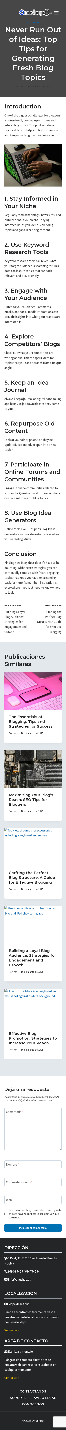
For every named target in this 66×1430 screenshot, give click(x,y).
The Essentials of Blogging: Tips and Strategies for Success (31, 722)
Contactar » (11, 1378)
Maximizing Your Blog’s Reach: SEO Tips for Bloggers (31, 800)
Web (9, 1200)
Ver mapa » (11, 1330)
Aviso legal (45, 1398)
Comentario (14, 1112)
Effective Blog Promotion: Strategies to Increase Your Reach (33, 1038)
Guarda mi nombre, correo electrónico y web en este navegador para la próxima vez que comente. (34, 1213)
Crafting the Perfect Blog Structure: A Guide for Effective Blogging (49, 619)
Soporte (18, 1398)
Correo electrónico (19, 1182)
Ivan (22, 86)
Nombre (12, 1164)
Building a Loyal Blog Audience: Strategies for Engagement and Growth (15, 619)
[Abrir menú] (58, 12)
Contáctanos (33, 1391)
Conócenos (33, 1404)
